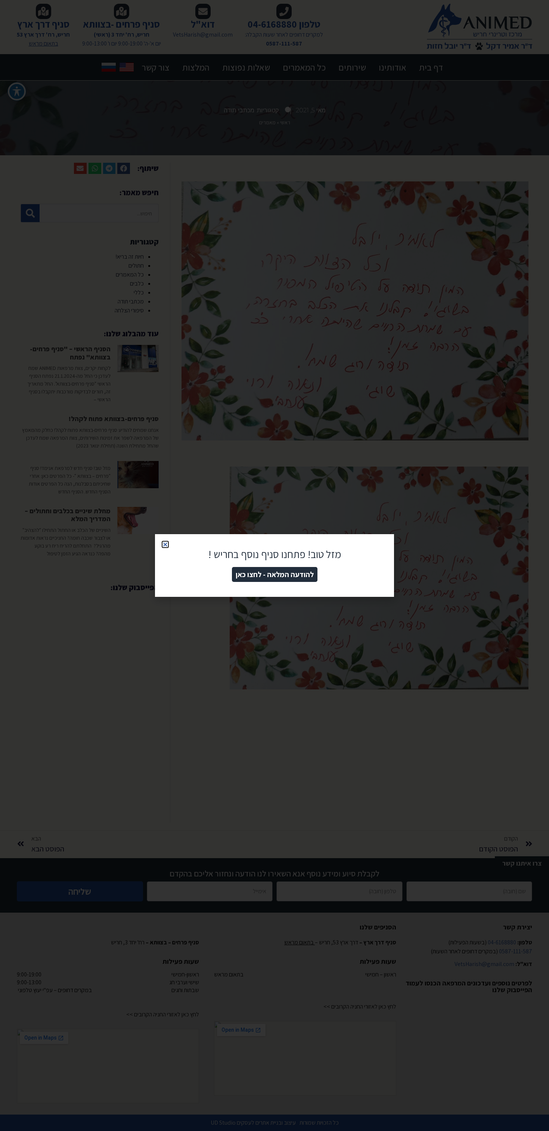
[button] (165, 544)
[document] (274, 565)
